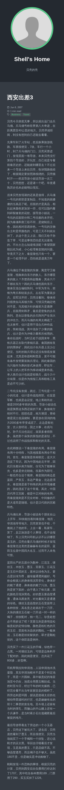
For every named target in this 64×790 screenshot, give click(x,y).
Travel (26, 114)
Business (16, 114)
